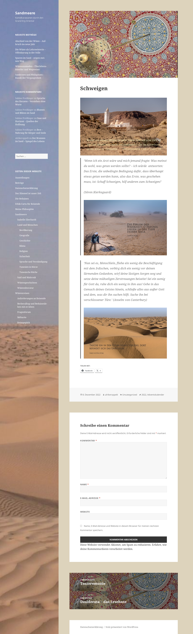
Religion (23, 251)
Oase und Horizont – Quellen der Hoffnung (30, 121)
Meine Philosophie (24, 209)
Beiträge (19, 182)
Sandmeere (25, 13)
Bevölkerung (25, 230)
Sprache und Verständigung (33, 261)
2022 (144, 394)
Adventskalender (155, 394)
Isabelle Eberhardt (26, 219)
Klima (22, 245)
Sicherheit (24, 256)
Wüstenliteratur (25, 287)
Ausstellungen (22, 177)
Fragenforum (24, 312)
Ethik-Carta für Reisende (27, 203)
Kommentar (88, 440)
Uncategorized (129, 394)
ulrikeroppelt (111, 394)
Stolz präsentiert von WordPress (122, 627)
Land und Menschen (27, 224)
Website (85, 511)
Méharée (21, 317)
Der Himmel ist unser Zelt (28, 193)
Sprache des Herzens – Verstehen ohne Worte (30, 101)
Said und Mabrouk (26, 277)
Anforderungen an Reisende (31, 298)
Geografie (24, 235)
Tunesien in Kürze (28, 266)
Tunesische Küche (28, 272)
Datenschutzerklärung (26, 188)
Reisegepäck (23, 322)
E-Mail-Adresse (90, 498)
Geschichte (24, 240)
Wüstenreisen (22, 293)
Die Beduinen (22, 198)
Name (84, 484)
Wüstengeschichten (27, 282)
